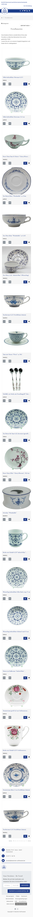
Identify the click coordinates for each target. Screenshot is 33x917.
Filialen (17, 896)
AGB (16, 901)
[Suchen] (30, 23)
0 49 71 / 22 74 (10, 856)
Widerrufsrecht (10, 904)
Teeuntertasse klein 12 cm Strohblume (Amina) (16, 790)
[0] (22, 11)
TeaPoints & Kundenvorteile (18, 891)
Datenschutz (10, 901)
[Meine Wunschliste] (24, 11)
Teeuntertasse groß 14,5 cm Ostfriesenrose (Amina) (15, 711)
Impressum (24, 896)
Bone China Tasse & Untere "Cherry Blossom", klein (16, 157)
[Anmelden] (27, 10)
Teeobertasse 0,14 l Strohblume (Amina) (14, 829)
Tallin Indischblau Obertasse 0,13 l (13, 77)
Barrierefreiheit (10, 898)
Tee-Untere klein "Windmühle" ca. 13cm (14, 196)
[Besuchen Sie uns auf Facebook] (15, 909)
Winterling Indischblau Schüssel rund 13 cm (16, 631)
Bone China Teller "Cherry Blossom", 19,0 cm (16, 473)
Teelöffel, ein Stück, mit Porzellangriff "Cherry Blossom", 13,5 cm (16, 394)
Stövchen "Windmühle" (10, 513)
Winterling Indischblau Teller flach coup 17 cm (16, 592)
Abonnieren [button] (25, 885)
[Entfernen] (4, 84)
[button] (25, 25)
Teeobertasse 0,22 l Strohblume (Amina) (14, 315)
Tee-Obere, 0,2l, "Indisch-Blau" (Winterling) (16, 275)
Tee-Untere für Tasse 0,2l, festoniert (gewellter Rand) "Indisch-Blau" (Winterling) (16, 434)
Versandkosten (22, 901)
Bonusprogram (10, 896)
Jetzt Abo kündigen (21, 904)
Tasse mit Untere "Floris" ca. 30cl (12, 354)
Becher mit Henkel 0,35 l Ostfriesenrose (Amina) (14, 751)
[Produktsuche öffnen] (20, 11)
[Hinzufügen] (10, 84)
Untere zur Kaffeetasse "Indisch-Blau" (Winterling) (13, 671)
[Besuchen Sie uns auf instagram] (18, 909)
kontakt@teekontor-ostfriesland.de (15, 860)
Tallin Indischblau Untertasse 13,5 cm (14, 117)
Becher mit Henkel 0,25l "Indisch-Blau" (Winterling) (14, 553)
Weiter (29, 840)
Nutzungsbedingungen (21, 898)
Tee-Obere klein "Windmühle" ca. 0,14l (14, 236)
